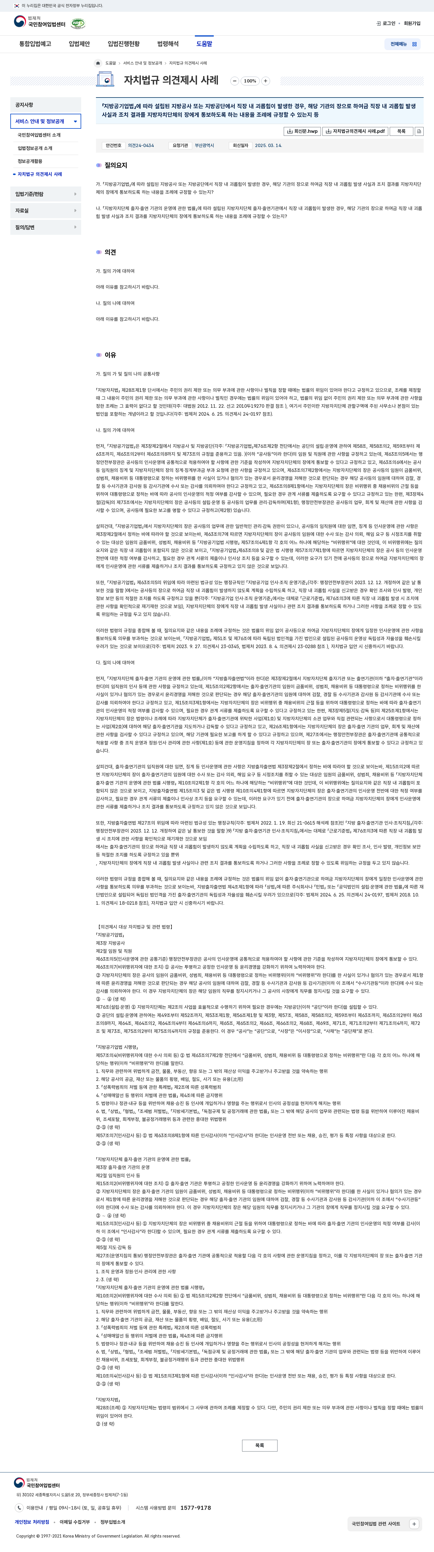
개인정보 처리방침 (32, 1522)
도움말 (204, 43)
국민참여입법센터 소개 (39, 135)
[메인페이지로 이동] (39, 21)
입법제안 (79, 43)
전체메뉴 (399, 44)
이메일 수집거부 (75, 1522)
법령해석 (168, 43)
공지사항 (24, 105)
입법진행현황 (124, 43)
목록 (401, 131)
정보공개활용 (30, 161)
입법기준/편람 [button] (29, 194)
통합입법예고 (35, 43)
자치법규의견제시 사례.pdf (359, 131)
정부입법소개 (112, 1522)
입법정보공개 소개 (35, 148)
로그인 (389, 23)
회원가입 (412, 23)
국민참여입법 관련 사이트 (376, 1524)
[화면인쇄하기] (419, 131)
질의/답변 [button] (25, 227)
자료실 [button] (22, 210)
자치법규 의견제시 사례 (40, 174)
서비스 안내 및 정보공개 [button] (39, 121)
